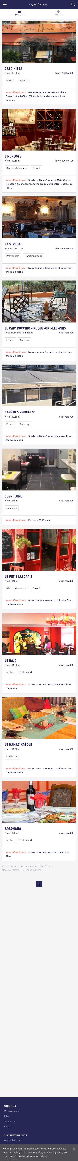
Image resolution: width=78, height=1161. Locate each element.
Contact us (10, 1121)
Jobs (6, 1116)
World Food (25, 672)
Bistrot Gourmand (16, 168)
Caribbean (12, 756)
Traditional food (33, 256)
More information (37, 1156)
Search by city (12, 1140)
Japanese (11, 508)
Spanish (23, 80)
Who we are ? (11, 1111)
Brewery (24, 340)
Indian (9, 672)
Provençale (12, 256)
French (10, 80)
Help (6, 1126)
